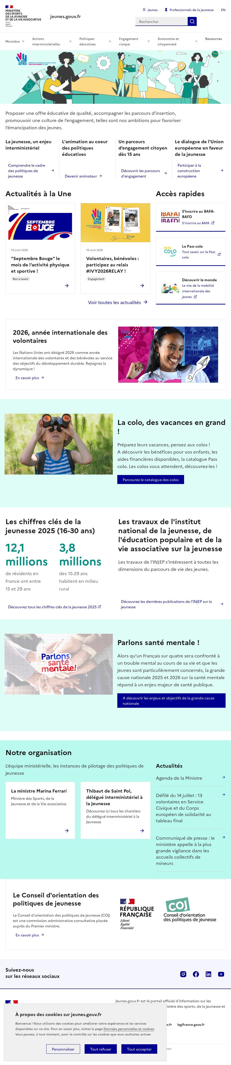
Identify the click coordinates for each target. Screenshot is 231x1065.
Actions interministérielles (46, 41)
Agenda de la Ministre (179, 778)
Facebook (195, 974)
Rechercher (192, 21)
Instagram (183, 974)
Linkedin (208, 974)
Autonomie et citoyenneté (168, 41)
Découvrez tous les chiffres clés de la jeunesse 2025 (52, 606)
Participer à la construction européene (189, 170)
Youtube (221, 974)
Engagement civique (128, 41)
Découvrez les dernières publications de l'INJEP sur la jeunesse (166, 604)
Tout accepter (139, 1049)
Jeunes (153, 9)
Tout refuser (100, 1049)
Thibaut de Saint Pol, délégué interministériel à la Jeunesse (114, 796)
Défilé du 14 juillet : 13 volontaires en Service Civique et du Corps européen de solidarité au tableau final (183, 807)
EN (223, 9)
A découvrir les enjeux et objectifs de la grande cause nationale (168, 700)
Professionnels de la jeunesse (192, 9)
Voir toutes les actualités (114, 302)
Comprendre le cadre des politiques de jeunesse (26, 170)
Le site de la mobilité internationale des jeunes (198, 291)
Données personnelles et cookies (129, 1028)
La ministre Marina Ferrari (39, 790)
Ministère (12, 41)
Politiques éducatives (87, 41)
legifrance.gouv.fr (191, 1024)
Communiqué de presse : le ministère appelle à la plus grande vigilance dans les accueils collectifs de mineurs (185, 850)
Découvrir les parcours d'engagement (140, 173)
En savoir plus (27, 377)
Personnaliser (63, 1049)
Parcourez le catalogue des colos (151, 479)
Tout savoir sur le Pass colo (198, 254)
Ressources (213, 38)
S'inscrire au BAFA (195, 223)
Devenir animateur (81, 175)
